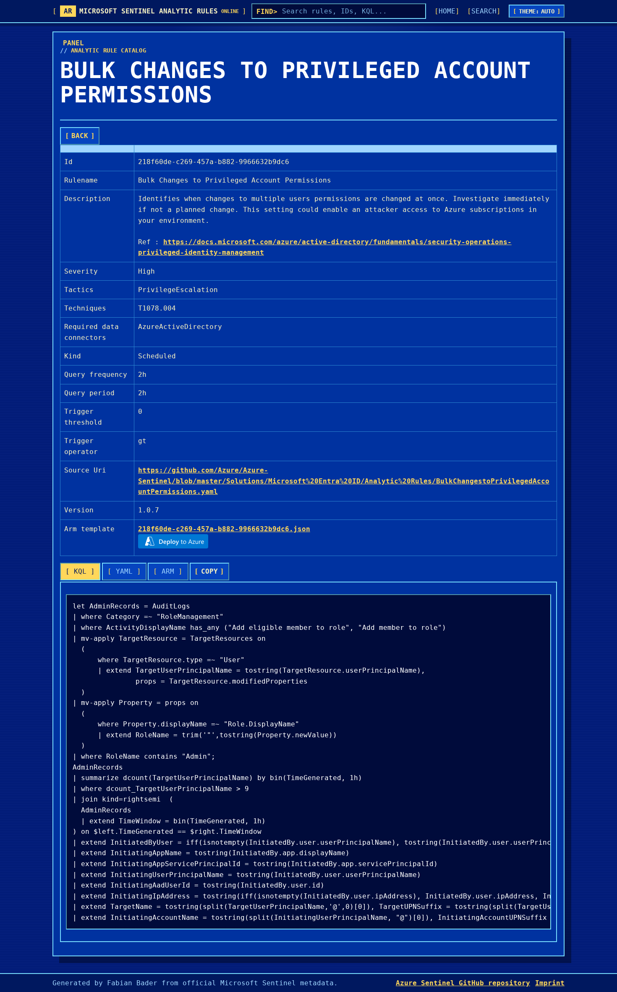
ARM (168, 571)
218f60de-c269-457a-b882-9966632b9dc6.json (224, 529)
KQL (80, 571)
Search (484, 11)
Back (79, 136)
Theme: (537, 11)
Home (447, 11)
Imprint (550, 983)
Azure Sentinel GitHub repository (463, 983)
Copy (209, 571)
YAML (124, 571)
